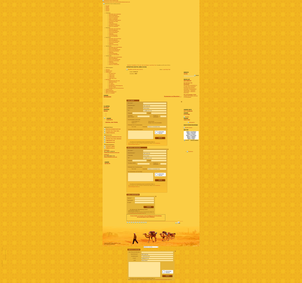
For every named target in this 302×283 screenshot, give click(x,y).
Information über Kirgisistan (115, 28)
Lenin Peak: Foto (153, 65)
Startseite (129, 65)
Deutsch (107, 10)
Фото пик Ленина (145, 65)
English (107, 7)
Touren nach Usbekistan (114, 16)
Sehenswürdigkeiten (113, 15)
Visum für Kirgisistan (113, 32)
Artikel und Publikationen (111, 91)
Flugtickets (111, 22)
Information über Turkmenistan (115, 57)
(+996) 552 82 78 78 (110, 142)
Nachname (130, 200)
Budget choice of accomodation (155, 122)
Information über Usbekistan (115, 14)
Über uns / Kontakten (110, 93)
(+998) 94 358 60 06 (110, 132)
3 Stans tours (111, 75)
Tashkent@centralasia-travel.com (111, 152)
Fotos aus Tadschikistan (114, 54)
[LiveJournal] (138, 222)
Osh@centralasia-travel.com (110, 157)
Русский (107, 5)
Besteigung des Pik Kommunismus (116, 88)
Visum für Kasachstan (113, 42)
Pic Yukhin (111, 83)
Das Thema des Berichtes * (134, 252)
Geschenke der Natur (113, 21)
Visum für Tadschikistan (114, 51)
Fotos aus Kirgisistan (113, 36)
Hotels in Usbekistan (113, 19)
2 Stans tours (111, 77)
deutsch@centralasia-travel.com (113, 129)
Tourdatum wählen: (132, 163)
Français (107, 9)
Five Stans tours (112, 73)
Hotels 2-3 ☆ (134, 122)
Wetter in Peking (191, 137)
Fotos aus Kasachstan (113, 44)
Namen (129, 198)
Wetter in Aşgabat (191, 136)
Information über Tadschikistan (115, 47)
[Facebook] (127, 222)
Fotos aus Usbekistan (113, 26)
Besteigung (108, 79)
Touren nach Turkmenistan (114, 59)
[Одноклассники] (133, 222)
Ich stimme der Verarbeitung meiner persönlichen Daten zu (142, 141)
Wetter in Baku (191, 138)
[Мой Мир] (131, 222)
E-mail (129, 202)
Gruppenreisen (109, 71)
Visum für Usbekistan (113, 17)
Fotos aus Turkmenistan (114, 64)
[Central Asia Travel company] (110, 0)
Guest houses (151, 121)
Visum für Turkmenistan (114, 60)
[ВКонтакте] (129, 222)
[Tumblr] (144, 222)
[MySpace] (146, 222)
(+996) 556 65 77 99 (110, 140)
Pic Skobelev (111, 84)
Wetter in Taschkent (191, 131)
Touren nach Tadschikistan (114, 49)
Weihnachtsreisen (109, 90)
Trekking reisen (109, 89)
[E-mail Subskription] (182, 222)
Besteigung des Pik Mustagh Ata (116, 85)
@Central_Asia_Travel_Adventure (113, 138)
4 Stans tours (111, 74)
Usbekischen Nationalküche (115, 20)
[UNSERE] (186, 117)
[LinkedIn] (142, 222)
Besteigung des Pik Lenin (114, 80)
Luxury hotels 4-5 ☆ (136, 121)
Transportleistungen (113, 24)
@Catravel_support (110, 146)
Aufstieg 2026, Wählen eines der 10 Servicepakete (191, 96)
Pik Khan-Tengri (112, 86)
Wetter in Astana (191, 134)
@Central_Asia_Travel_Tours (112, 131)
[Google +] (140, 222)
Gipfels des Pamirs (113, 82)
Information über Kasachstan (115, 38)
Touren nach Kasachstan (114, 41)
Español (107, 8)
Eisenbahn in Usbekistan (114, 25)
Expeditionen (134, 65)
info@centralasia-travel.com (109, 2)
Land (134, 260)
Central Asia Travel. (117, 243)
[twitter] (136, 222)
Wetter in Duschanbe (191, 135)
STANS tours (108, 72)
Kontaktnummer (134, 256)
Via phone (145, 126)
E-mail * (134, 258)
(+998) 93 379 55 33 (110, 148)
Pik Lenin (139, 65)
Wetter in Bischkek (191, 133)
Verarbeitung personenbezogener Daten (137, 213)
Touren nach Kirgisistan (114, 31)
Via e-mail (134, 126)
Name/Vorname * (134, 254)
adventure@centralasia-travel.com (122, 2)
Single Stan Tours (112, 78)
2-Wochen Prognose (194, 140)
